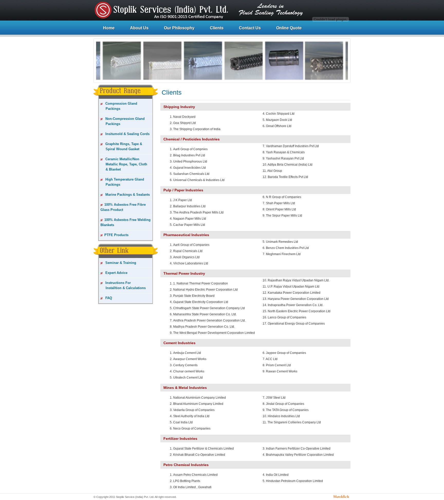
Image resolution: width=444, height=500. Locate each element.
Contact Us (250, 28)
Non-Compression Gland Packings (122, 121)
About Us (139, 28)
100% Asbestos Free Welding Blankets (125, 222)
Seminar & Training (120, 263)
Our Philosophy (179, 28)
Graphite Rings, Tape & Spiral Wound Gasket (121, 146)
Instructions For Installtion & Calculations (123, 285)
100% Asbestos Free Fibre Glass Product (123, 207)
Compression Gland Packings (118, 106)
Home (109, 28)
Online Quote (289, 28)
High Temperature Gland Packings (122, 181)
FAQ (108, 298)
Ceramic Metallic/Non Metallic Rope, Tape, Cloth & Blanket (123, 164)
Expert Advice (115, 273)
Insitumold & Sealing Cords (127, 134)
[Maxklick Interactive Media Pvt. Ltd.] (341, 497)
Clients (217, 28)
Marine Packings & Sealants (127, 195)
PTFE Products (116, 235)
